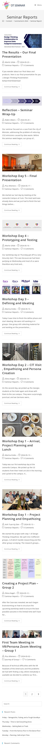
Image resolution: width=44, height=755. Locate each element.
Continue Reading (13, 86)
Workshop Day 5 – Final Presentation (19, 178)
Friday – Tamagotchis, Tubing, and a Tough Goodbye (21, 717)
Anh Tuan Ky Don (12, 524)
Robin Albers (10, 120)
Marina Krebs (10, 309)
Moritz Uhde (10, 62)
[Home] (3, 21)
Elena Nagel (10, 379)
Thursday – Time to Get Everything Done (17, 722)
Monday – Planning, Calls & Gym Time (15, 735)
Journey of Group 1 (12, 659)
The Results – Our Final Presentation (19, 54)
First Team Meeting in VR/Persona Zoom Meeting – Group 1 (21, 646)
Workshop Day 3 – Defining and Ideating (18, 301)
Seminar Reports (36, 21)
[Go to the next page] (38, 694)
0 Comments (29, 65)
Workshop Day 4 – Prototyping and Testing (19, 238)
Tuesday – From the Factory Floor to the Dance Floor (21, 731)
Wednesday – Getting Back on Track (15, 726)
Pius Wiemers (10, 186)
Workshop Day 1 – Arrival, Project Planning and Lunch (21, 445)
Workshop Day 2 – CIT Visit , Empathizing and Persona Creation (22, 369)
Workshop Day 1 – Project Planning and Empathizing (21, 517)
